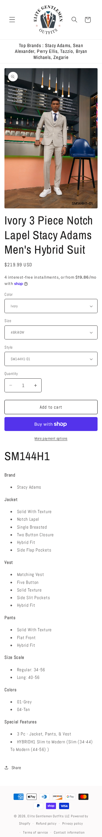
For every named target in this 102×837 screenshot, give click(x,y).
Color (8, 294)
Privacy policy (72, 823)
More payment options (51, 438)
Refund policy (46, 823)
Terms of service (35, 832)
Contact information (69, 832)
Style (8, 347)
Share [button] (16, 767)
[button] (12, 20)
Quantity (11, 373)
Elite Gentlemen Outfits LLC (48, 816)
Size (7, 320)
